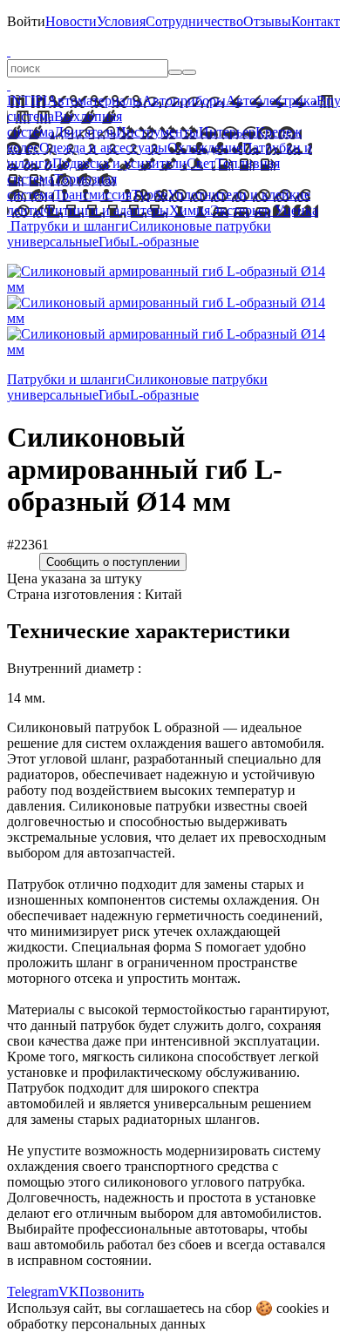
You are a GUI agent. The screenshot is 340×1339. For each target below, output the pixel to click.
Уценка (294, 210)
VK (68, 1291)
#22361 (28, 544)
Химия (189, 210)
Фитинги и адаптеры (106, 210)
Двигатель (85, 131)
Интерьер (227, 131)
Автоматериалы (94, 100)
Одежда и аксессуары (103, 147)
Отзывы (267, 21)
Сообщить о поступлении (113, 562)
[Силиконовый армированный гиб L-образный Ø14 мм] (170, 286)
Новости (71, 21)
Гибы (114, 241)
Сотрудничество (194, 21)
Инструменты (157, 131)
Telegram (32, 1291)
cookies (297, 1308)
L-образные (164, 241)
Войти (26, 21)
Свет (201, 163)
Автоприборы (184, 100)
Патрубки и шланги (69, 226)
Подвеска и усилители (119, 163)
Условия (121, 21)
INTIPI (27, 100)
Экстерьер (240, 210)
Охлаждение (204, 147)
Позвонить (111, 1291)
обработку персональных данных (106, 1323)
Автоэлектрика (271, 100)
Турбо (149, 194)
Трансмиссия (93, 194)
